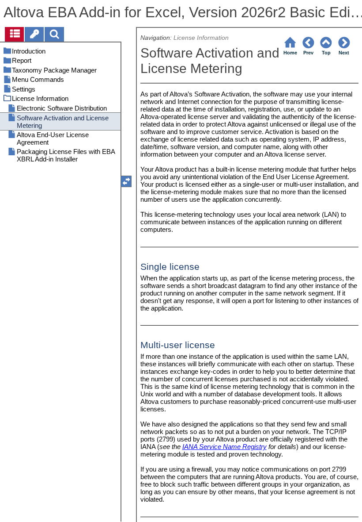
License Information (201, 38)
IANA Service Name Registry (224, 446)
